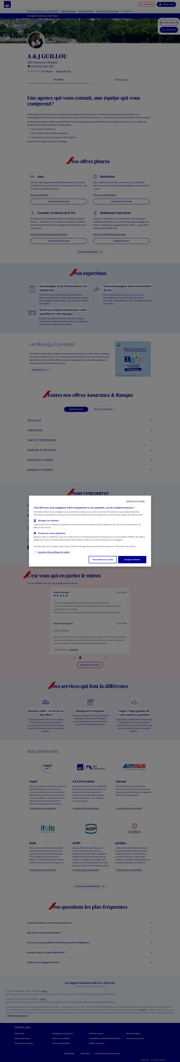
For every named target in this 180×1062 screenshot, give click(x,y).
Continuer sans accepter (135, 501)
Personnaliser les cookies (102, 559)
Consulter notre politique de (53, 552)
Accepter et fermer (132, 559)
